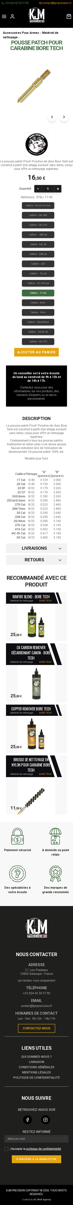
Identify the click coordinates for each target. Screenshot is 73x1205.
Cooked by (36, 1199)
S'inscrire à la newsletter (36, 1159)
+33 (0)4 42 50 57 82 (16, 2)
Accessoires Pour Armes (21, 33)
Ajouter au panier (36, 352)
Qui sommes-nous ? (36, 1057)
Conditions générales (36, 1067)
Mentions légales (36, 1072)
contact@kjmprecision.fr (57, 2)
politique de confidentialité (43, 1149)
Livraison (36, 1062)
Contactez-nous (36, 1028)
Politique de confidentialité (36, 1077)
